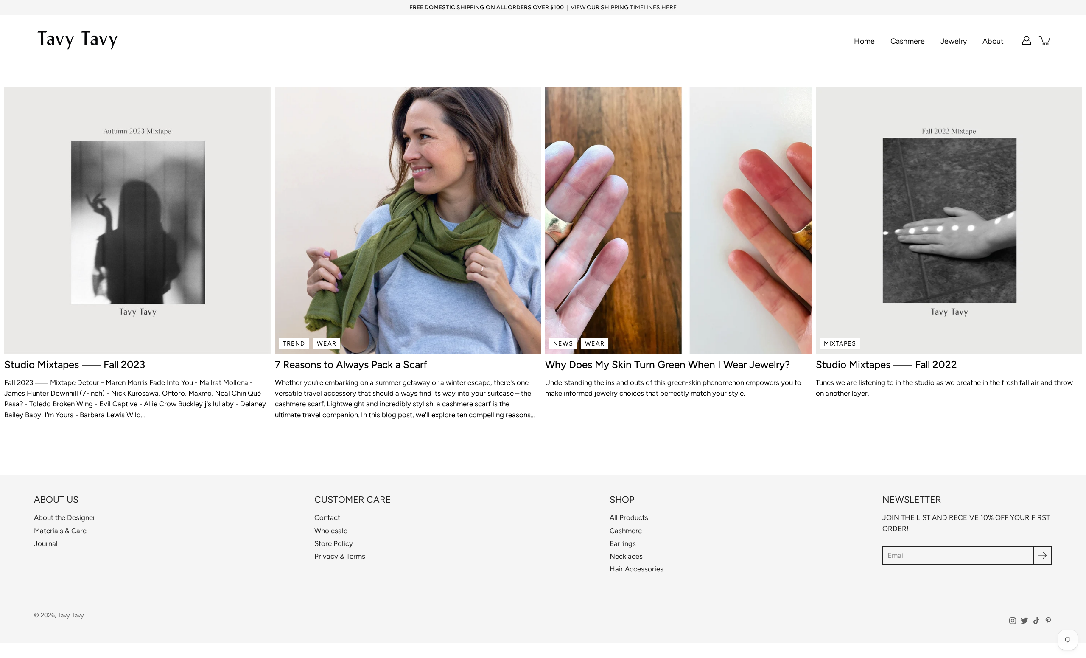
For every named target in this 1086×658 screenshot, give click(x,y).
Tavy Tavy (71, 615)
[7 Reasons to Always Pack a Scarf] (408, 220)
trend (294, 343)
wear (326, 343)
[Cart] (1045, 40)
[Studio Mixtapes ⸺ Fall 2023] (137, 220)
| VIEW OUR (505, 7)
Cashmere (907, 41)
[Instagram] (1012, 620)
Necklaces (626, 556)
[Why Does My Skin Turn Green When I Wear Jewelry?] (678, 220)
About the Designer (64, 517)
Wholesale (330, 530)
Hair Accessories (636, 569)
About (993, 41)
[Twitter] (1024, 620)
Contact (327, 517)
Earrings (623, 543)
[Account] (1026, 40)
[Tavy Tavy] (77, 40)
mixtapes (840, 343)
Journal (46, 543)
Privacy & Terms (339, 556)
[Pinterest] (1048, 620)
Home (864, 41)
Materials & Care (60, 530)
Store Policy (333, 543)
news (563, 343)
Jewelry (953, 41)
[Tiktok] (1036, 620)
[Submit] (1042, 555)
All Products (629, 517)
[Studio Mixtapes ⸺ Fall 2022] (949, 220)
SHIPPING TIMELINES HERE (639, 7)
